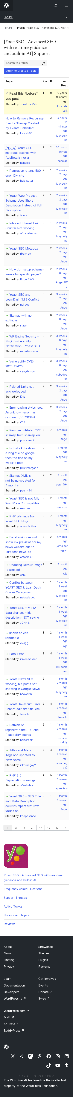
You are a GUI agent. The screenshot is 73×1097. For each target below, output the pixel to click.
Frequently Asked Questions (23, 889)
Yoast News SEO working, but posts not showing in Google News (22, 684)
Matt (9, 1017)
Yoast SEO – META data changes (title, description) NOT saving (22, 612)
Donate (45, 992)
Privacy (9, 966)
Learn (7, 979)
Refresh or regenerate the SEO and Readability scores (22, 730)
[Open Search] (56, 5)
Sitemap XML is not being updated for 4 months (20, 480)
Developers (11, 992)
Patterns (44, 966)
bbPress (11, 1024)
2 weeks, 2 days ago (62, 174)
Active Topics (13, 906)
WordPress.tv (15, 998)
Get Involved (47, 979)
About (8, 947)
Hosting (9, 960)
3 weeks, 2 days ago (62, 298)
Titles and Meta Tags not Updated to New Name (20, 755)
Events (43, 985)
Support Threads (15, 898)
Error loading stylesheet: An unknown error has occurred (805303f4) (24, 412)
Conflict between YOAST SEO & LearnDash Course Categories (23, 587)
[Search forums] (43, 63)
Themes (43, 953)
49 (56, 827)
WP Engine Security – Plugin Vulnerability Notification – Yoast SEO (22, 341)
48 (48, 827)
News (8, 953)
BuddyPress (14, 1030)
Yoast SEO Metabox (23, 248)
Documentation (14, 985)
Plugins (43, 960)
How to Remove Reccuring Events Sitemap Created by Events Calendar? (24, 123)
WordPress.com (16, 1011)
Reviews (9, 924)
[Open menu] (67, 5)
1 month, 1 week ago (62, 586)
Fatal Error (16, 654)
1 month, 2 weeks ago (62, 683)
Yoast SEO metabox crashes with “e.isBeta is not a (20, 152)
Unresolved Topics (17, 915)
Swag (44, 998)
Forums (8, 16)
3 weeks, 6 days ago (62, 340)
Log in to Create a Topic (21, 70)
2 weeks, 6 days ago (62, 273)
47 (40, 827)
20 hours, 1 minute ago (62, 152)
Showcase (45, 947)
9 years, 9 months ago (62, 97)
